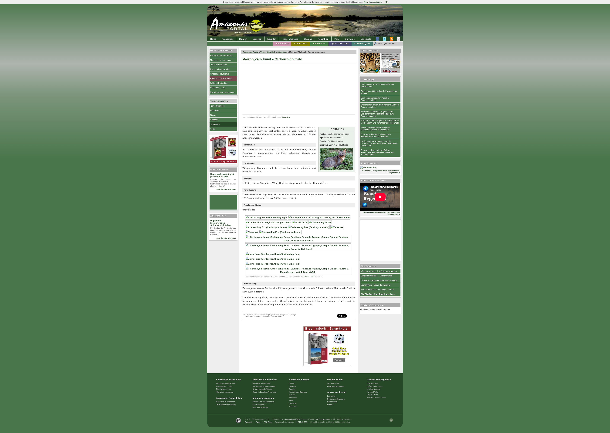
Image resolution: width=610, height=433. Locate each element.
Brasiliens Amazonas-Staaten (264, 386)
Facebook (248, 422)
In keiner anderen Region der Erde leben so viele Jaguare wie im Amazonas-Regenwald (380, 122)
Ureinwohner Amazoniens (226, 405)
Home (213, 39)
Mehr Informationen (373, 2)
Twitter (258, 422)
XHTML (299, 422)
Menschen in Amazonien (220, 60)
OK (386, 2)
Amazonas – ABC (217, 88)
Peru (336, 39)
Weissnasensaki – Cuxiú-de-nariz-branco (379, 271)
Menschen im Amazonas (225, 402)
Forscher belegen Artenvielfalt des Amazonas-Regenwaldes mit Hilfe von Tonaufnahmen (377, 152)
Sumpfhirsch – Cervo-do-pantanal (375, 285)
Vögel (212, 129)
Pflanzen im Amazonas (225, 392)
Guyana (308, 39)
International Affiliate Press (295, 419)
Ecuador (271, 39)
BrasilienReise (319, 44)
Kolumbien (323, 39)
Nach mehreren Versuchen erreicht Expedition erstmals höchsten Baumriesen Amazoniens (379, 143)
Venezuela (366, 39)
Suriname (350, 39)
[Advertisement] (298, 89)
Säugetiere (282, 52)
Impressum (331, 396)
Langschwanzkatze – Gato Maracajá (376, 276)
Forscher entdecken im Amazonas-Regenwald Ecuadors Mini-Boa (376, 135)
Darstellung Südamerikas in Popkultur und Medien (379, 92)
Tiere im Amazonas (223, 389)
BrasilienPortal (282, 44)
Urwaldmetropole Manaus (262, 389)
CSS (305, 422)
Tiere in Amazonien (218, 65)
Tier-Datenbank (259, 405)
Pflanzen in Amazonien (220, 69)
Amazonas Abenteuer (335, 386)
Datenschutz (332, 402)
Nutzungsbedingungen (336, 399)
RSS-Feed (268, 422)
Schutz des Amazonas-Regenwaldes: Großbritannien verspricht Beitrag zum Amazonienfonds (377, 114)
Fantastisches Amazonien (221, 55)
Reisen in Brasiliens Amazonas (264, 392)
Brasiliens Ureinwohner (261, 383)
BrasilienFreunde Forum (376, 398)
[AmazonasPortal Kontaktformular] (398, 39)
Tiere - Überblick (267, 52)
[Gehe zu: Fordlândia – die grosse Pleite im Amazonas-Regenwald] (368, 167)
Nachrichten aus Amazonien (222, 92)
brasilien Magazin (362, 44)
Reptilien (214, 120)
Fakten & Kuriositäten (219, 83)
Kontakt (330, 405)
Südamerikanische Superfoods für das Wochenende (377, 85)
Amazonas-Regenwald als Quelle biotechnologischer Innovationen (375, 128)
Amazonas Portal (250, 52)
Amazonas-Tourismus (219, 74)
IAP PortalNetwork (323, 419)
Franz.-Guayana (290, 39)
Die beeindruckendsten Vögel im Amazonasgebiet (375, 99)
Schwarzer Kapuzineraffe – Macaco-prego (379, 280)
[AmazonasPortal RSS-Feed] (391, 39)
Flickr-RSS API (309, 276)
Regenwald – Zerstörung (221, 78)
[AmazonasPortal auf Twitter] (384, 39)
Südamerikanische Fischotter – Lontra (377, 290)
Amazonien (227, 39)
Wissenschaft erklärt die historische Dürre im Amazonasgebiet (380, 106)
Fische (213, 115)
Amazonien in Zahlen (224, 386)
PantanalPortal (300, 44)
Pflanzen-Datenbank (260, 407)
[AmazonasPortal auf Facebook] (378, 39)
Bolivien (243, 39)
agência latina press (340, 44)
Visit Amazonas (333, 383)
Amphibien (215, 110)
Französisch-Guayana (298, 392)
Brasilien (257, 39)
